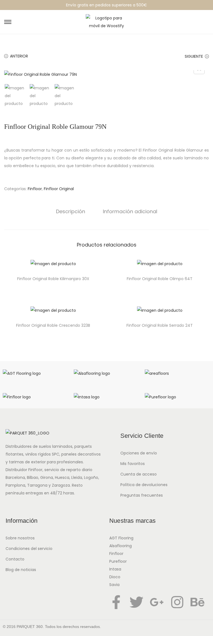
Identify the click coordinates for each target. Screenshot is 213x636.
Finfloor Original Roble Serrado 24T (159, 325)
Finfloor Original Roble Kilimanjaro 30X (53, 278)
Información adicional (130, 211)
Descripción (70, 211)
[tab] (70, 211)
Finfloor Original (59, 189)
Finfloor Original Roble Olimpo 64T (159, 278)
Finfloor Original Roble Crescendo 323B (53, 325)
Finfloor (35, 189)
